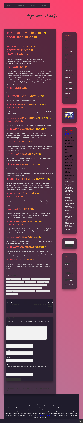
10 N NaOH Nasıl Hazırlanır (13, 288)
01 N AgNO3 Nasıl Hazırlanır (13, 279)
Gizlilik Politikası (20, 5)
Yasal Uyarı (32, 5)
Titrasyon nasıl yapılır (12, 294)
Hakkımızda (43, 5)
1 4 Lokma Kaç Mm (14, 304)
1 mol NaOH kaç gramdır (43, 282)
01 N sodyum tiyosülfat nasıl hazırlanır (40, 279)
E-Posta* (8, 350)
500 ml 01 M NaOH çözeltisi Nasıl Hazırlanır (32, 288)
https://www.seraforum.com (14, 388)
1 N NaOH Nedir (43, 285)
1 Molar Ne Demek (11, 285)
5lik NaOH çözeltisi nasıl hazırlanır (15, 291)
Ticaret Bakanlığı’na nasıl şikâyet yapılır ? (69, 75)
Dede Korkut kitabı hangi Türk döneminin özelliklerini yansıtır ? (69, 47)
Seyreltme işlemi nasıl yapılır (43, 291)
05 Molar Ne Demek (30, 282)
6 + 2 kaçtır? (9, 372)
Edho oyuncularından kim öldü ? (69, 61)
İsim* (7, 343)
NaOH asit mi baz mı (29, 291)
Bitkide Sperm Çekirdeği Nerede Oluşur (69, 274)
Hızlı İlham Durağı (41, 16)
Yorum (7, 325)
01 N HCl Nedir (26, 279)
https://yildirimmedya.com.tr (43, 388)
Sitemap (8, 390)
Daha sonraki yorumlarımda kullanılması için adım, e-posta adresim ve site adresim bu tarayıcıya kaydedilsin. (27, 367)
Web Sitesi (8, 357)
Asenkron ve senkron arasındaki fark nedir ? (69, 68)
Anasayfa (8, 5)
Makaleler (13, 275)
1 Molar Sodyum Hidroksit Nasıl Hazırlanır (27, 285)
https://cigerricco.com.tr (28, 388)
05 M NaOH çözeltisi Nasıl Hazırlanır (15, 282)
